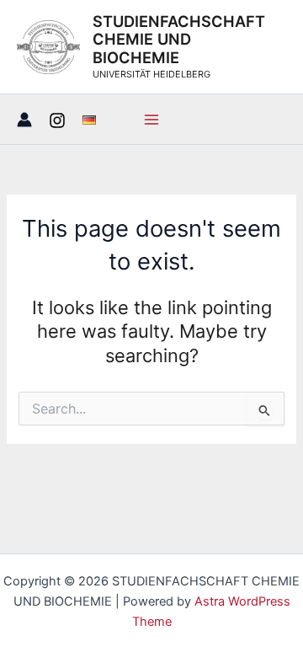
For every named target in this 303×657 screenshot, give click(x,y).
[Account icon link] (24, 119)
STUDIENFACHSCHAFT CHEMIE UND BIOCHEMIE (179, 39)
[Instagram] (57, 120)
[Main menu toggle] (151, 119)
